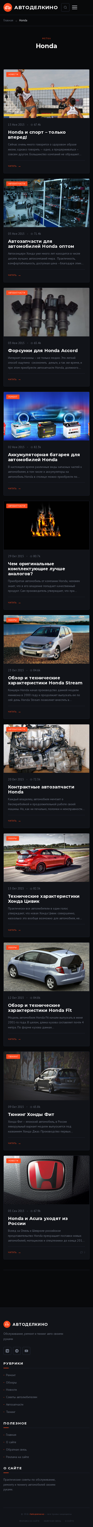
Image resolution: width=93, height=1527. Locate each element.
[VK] (7, 1351)
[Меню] (74, 7)
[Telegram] (17, 1351)
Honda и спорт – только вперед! (37, 135)
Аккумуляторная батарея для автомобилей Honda (44, 457)
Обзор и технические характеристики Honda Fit (40, 1008)
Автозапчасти (16, 183)
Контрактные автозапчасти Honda (41, 789)
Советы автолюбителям (21, 1397)
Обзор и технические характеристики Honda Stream (45, 680)
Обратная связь (16, 1449)
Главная (8, 20)
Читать (12, 166)
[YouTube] (26, 1351)
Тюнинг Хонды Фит (31, 1114)
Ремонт (12, 397)
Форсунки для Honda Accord (43, 350)
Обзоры (12, 620)
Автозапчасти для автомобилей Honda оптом (41, 244)
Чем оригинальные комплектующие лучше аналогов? (36, 568)
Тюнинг (13, 1056)
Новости (13, 74)
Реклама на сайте (17, 1457)
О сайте (11, 1442)
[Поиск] (65, 7)
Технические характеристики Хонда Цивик (44, 899)
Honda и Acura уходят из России (38, 1221)
